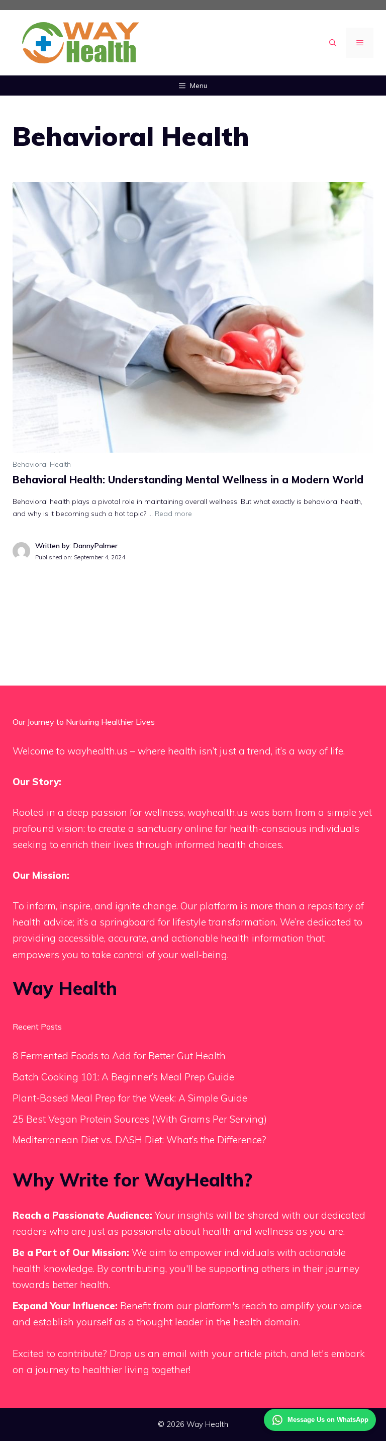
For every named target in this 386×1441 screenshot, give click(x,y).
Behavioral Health (42, 464)
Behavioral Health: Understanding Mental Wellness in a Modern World (188, 479)
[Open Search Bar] (332, 43)
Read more (173, 513)
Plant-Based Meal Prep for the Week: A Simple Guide (130, 1098)
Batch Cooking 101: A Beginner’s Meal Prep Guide (123, 1077)
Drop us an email (148, 1353)
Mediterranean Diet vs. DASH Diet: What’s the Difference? (139, 1140)
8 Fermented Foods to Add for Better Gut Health (119, 1056)
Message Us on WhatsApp (327, 1419)
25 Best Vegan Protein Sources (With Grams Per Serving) (140, 1119)
